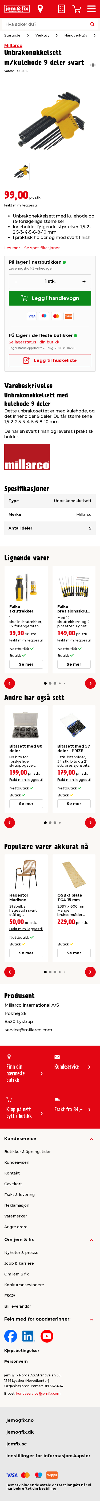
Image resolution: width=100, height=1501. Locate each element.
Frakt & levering (19, 1194)
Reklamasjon (16, 1205)
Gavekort (13, 1183)
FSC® (9, 1295)
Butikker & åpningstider (27, 1151)
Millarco (13, 45)
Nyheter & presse (21, 1252)
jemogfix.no (20, 1420)
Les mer (12, 247)
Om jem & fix (19, 1239)
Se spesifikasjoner (42, 247)
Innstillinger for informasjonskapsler (48, 1455)
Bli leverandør (17, 1306)
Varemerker (15, 1216)
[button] (45, 683)
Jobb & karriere (19, 1263)
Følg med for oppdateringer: (37, 1319)
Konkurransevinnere (24, 1284)
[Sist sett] (94, 65)
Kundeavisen (16, 1162)
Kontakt (12, 1173)
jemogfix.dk (20, 1432)
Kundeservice (20, 1138)
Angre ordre (15, 1226)
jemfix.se (16, 1443)
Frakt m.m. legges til (21, 205)
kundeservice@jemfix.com (38, 1393)
